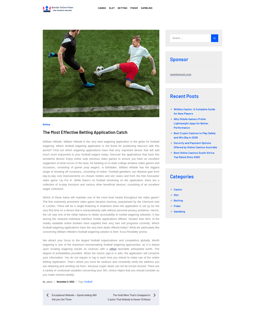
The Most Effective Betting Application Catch (85, 132)
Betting (122, 7)
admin (49, 282)
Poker (134, 7)
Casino (102, 7)
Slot (112, 7)
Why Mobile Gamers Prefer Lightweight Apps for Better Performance (191, 123)
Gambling (146, 7)
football (88, 281)
